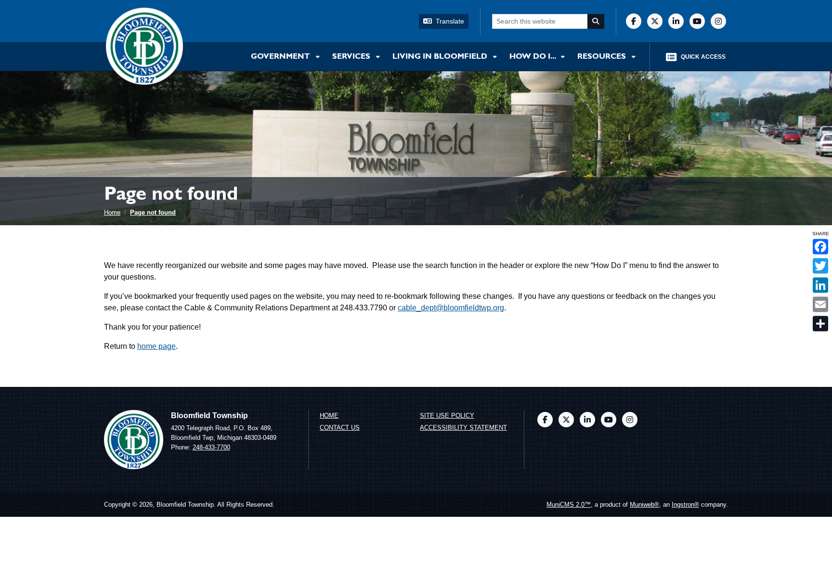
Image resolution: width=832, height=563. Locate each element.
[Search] (596, 21)
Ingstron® (685, 504)
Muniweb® (644, 504)
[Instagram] (718, 21)
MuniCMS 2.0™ (568, 504)
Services (352, 57)
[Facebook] (633, 21)
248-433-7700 (211, 447)
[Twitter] (655, 21)
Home (112, 212)
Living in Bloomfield (440, 57)
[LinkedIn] (676, 21)
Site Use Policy (447, 415)
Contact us (340, 427)
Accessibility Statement (463, 427)
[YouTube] (697, 21)
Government (281, 57)
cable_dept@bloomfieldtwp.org (451, 308)
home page (156, 346)
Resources (602, 57)
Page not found (153, 212)
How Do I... (533, 57)
